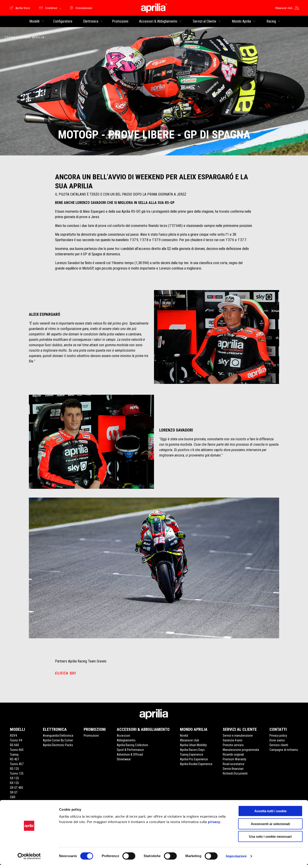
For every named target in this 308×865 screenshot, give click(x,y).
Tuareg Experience (191, 754)
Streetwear (124, 759)
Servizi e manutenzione (238, 735)
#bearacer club (189, 740)
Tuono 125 (16, 773)
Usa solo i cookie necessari (270, 836)
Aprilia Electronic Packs (58, 745)
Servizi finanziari (233, 768)
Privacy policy (278, 735)
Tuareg (14, 754)
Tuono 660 (16, 750)
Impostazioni (236, 856)
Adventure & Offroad (130, 754)
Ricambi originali (233, 754)
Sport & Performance (130, 750)
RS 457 (14, 759)
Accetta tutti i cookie (270, 811)
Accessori (123, 735)
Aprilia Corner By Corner (58, 740)
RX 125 (14, 783)
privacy (214, 822)
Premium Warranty (234, 759)
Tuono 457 (16, 764)
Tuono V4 (16, 740)
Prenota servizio (233, 745)
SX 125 (14, 778)
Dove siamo (277, 740)
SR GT (14, 792)
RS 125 (14, 768)
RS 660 (14, 745)
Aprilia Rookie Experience (196, 764)
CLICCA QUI (65, 673)
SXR (12, 797)
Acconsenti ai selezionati (270, 824)
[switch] (128, 856)
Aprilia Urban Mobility (193, 745)
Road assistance (233, 764)
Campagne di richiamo (283, 750)
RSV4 (13, 735)
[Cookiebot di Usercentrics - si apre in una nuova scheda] (29, 856)
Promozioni (91, 735)
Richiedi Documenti (235, 773)
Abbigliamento (126, 740)
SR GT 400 (16, 787)
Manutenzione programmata (241, 750)
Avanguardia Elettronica (58, 735)
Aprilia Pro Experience (194, 759)
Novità (184, 735)
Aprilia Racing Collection (132, 745)
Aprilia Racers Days (192, 750)
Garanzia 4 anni (232, 740)
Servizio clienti (278, 745)
